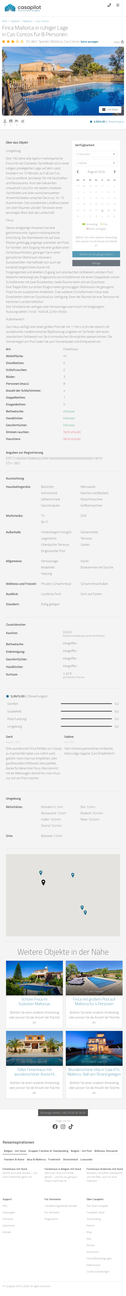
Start (4, 21)
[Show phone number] (109, 5)
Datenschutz (93, 1265)
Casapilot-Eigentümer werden (61, 1206)
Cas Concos (42, 21)
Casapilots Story (96, 1212)
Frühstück (8, 1219)
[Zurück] (78, 172)
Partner (91, 1225)
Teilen (117, 42)
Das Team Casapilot (97, 1206)
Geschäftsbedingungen (99, 1258)
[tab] (15, 1150)
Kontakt (7, 1232)
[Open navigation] (118, 5)
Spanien (15, 21)
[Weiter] (114, 172)
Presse (90, 1245)
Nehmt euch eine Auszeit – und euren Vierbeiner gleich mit (20, 1173)
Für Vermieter (52, 1212)
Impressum (93, 1252)
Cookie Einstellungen (98, 1271)
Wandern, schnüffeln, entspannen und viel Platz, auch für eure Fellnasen (105, 1175)
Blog (89, 1232)
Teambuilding (94, 1219)
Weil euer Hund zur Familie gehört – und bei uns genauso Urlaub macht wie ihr (63, 1175)
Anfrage (96, 263)
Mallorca (27, 21)
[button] (78, 186)
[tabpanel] (63, 1175)
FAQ (5, 1206)
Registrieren (51, 1219)
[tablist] (63, 1154)
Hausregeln (9, 1212)
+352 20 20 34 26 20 (73, 1113)
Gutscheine (9, 1225)
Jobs (89, 1239)
